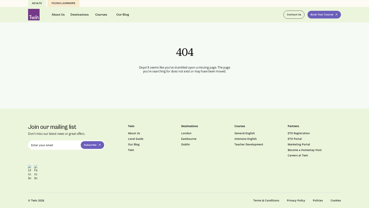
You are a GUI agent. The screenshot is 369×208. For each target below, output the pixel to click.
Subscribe (90, 145)
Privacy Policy (296, 200)
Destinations (80, 14)
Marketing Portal (299, 144)
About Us (58, 14)
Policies (318, 200)
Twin (131, 150)
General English (244, 133)
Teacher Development (248, 144)
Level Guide (135, 139)
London (186, 133)
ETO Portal (295, 139)
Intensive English (245, 139)
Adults (37, 3)
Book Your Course (322, 14)
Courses (101, 14)
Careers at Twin (298, 155)
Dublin (185, 144)
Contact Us (294, 14)
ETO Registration (299, 133)
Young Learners (63, 3)
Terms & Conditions (266, 200)
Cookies (336, 200)
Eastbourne (188, 139)
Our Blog (122, 14)
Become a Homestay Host (305, 150)
